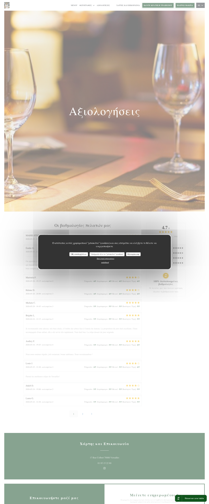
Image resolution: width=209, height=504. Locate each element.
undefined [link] (105, 262)
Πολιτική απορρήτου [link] (105, 258)
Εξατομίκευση (133, 254)
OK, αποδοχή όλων (78, 254)
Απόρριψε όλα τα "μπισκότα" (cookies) (107, 254)
